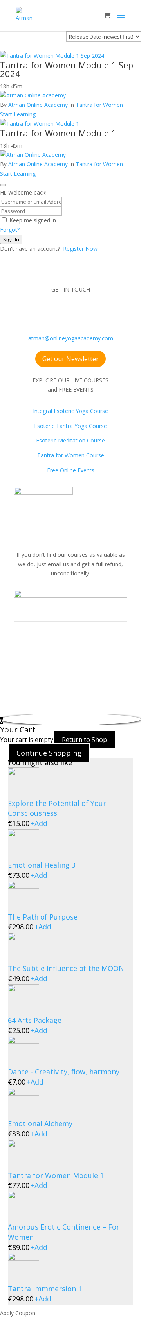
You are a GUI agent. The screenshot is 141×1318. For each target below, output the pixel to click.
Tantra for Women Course (70, 455)
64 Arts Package (34, 1020)
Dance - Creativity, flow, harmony (63, 1071)
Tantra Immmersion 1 (45, 1288)
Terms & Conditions (39, 668)
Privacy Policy (87, 668)
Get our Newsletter (70, 358)
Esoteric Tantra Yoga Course (70, 426)
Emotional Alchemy (40, 1123)
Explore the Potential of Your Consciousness (57, 808)
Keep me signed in (32, 220)
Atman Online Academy (38, 104)
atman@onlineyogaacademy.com (70, 338)
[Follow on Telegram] (109, 312)
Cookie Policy (31, 677)
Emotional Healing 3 (42, 865)
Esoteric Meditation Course (70, 440)
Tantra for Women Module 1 (58, 133)
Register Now (80, 248)
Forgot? (10, 229)
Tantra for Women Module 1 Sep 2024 (66, 69)
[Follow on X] (78, 312)
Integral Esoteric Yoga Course (70, 411)
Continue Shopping (48, 753)
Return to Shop (84, 739)
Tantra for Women (99, 104)
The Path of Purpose (43, 916)
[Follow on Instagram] (47, 312)
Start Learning (18, 114)
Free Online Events (70, 470)
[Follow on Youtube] (62, 312)
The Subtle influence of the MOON (66, 968)
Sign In (11, 239)
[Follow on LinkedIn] (94, 312)
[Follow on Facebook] (31, 312)
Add (39, 823)
